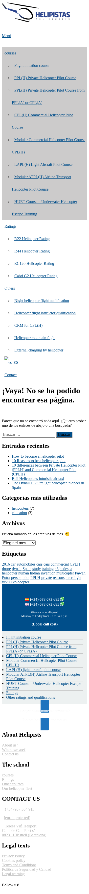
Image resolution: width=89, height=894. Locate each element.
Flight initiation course (31, 65)
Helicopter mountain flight (34, 338)
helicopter (9, 573)
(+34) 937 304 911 (19, 809)
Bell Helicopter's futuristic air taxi (38, 478)
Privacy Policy (13, 856)
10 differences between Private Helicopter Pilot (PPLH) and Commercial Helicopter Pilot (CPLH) (48, 469)
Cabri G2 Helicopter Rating (36, 276)
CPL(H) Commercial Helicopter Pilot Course (41, 656)
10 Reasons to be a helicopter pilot (39, 461)
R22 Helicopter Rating (32, 239)
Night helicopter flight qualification (41, 300)
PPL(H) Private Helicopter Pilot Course (45, 78)
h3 (57, 569)
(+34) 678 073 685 (44, 599)
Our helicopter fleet (17, 788)
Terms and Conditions (19, 865)
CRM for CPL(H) (28, 325)
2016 (6, 564)
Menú (6, 36)
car (13, 564)
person (16, 577)
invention (48, 573)
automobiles (26, 564)
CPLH (75, 564)
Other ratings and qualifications (30, 697)
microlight (73, 577)
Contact (10, 375)
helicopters (20, 508)
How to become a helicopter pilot (38, 456)
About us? (10, 745)
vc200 (7, 582)
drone (6, 569)
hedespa (66, 569)
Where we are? (13, 749)
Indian (35, 573)
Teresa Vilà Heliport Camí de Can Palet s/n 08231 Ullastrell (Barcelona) (24, 830)
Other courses (12, 784)
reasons (59, 577)
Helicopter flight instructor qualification (45, 313)
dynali (17, 569)
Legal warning (13, 874)
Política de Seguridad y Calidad (26, 869)
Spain (26, 569)
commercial (60, 564)
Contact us (10, 754)
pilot (25, 577)
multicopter (65, 573)
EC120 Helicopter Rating (34, 263)
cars (39, 564)
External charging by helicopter (38, 350)
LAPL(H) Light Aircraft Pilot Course (43, 164)
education (19, 513)
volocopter (21, 582)
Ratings (10, 226)
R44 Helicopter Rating (32, 251)
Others (9, 288)
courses (10, 53)
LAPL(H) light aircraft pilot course (33, 670)
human (23, 573)
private (46, 577)
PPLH (35, 577)
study (36, 569)
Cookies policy (13, 860)
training (48, 569)
